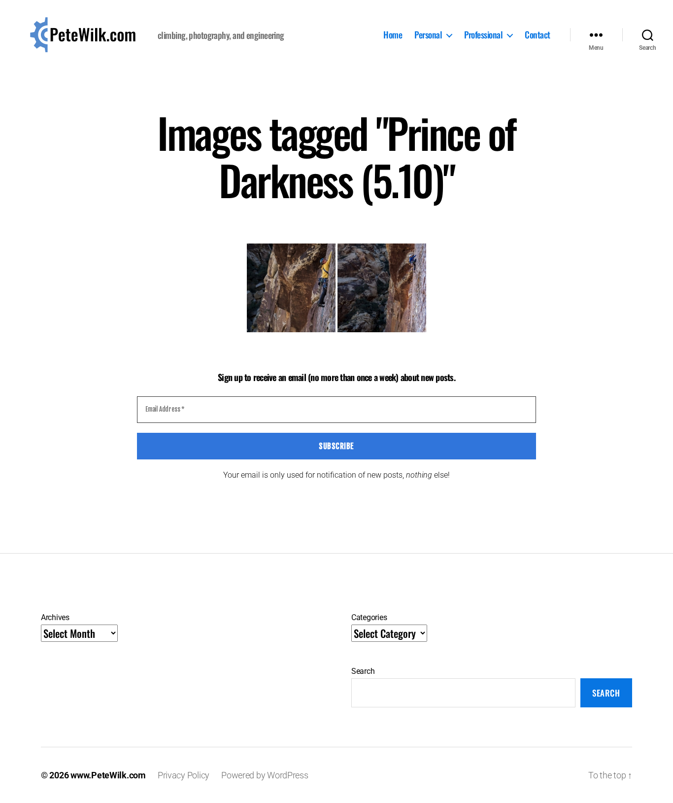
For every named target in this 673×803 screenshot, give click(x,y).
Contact (537, 35)
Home (392, 35)
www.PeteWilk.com (108, 775)
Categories (369, 617)
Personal (428, 35)
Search (362, 671)
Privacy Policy (183, 775)
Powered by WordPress (264, 775)
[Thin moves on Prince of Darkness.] (291, 288)
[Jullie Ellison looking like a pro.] (381, 288)
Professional (483, 35)
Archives (55, 617)
